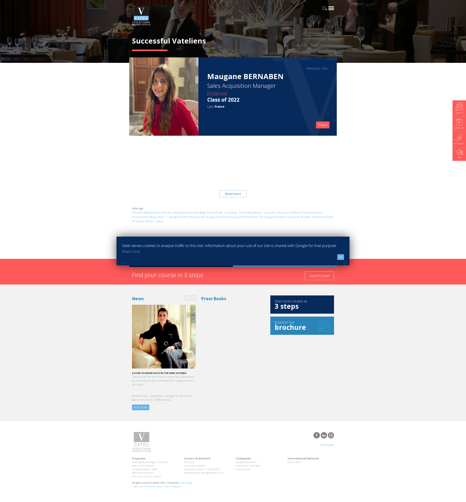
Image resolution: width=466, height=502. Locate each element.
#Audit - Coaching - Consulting (233, 213)
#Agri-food (206, 213)
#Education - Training (163, 217)
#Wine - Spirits (154, 221)
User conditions (172, 486)
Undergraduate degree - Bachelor (150, 462)
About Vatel (294, 462)
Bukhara (327, 445)
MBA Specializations (143, 472)
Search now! (319, 275)
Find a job (189, 462)
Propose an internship (248, 465)
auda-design (186, 482)
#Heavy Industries (217, 217)
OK (340, 257)
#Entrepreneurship (186, 213)
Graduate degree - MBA (144, 469)
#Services (318, 217)
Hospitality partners (246, 462)
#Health (306, 217)
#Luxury (235, 217)
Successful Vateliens (195, 465)
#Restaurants (152, 213)
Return (322, 125)
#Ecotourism (140, 217)
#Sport (329, 217)
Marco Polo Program (143, 465)
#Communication (311, 213)
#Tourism (138, 221)
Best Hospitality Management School (203, 472)
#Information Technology (257, 217)
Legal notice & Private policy (147, 486)
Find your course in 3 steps (146, 476)
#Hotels (137, 213)
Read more (233, 194)
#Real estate (196, 217)
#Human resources (287, 217)
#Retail (295, 213)
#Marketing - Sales (317, 68)
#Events (182, 217)
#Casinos (284, 213)
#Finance (167, 213)
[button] (187, 298)
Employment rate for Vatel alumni (202, 469)
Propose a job (243, 469)
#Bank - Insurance (265, 213)
